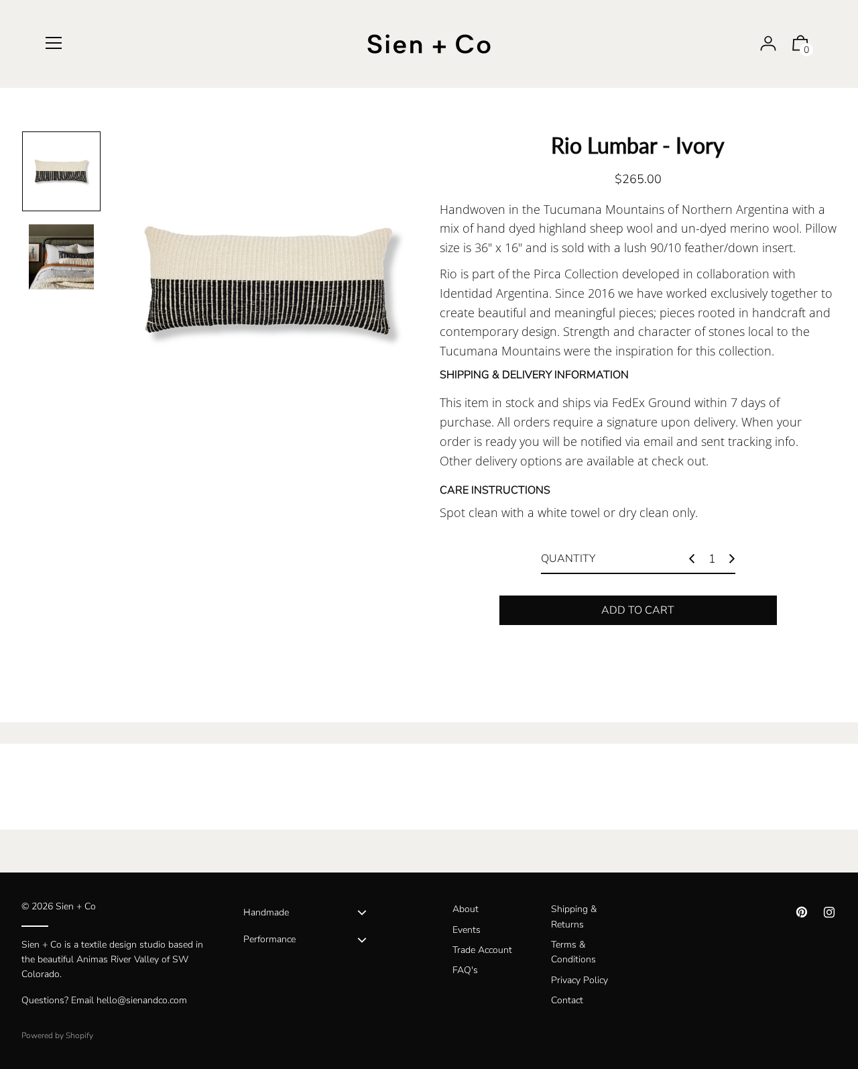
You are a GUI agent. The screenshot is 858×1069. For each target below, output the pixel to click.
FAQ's (465, 970)
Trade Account (482, 950)
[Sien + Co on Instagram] (829, 912)
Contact (567, 1000)
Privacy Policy (579, 980)
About (465, 909)
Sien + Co (76, 906)
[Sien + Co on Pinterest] (801, 912)
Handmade (266, 912)
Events (466, 929)
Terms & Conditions (573, 952)
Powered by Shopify (57, 1035)
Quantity (568, 558)
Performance (269, 939)
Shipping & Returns (574, 916)
